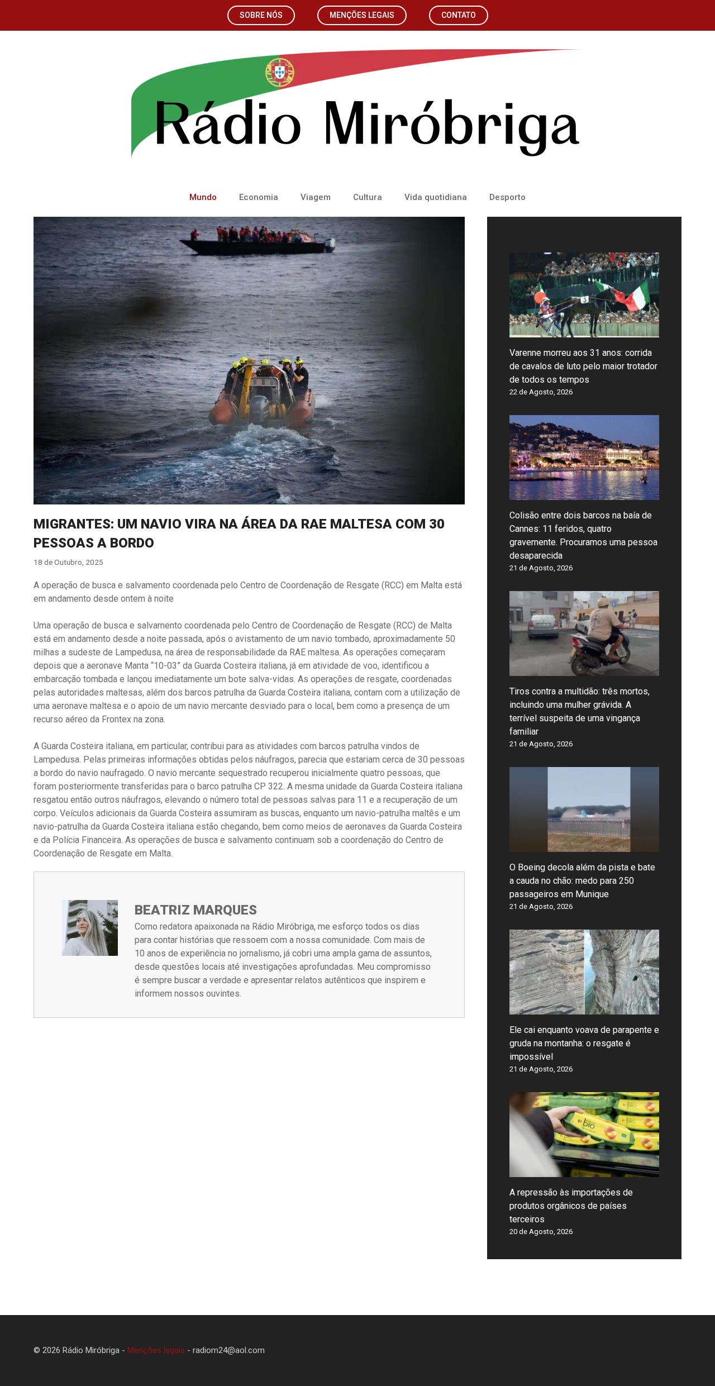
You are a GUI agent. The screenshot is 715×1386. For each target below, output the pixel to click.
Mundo (203, 197)
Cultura (367, 197)
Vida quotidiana (435, 197)
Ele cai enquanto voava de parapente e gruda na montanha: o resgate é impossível (584, 1043)
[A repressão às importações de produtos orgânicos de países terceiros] (584, 1170)
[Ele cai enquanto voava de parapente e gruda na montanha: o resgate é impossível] (584, 1007)
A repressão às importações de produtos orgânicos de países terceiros (571, 1206)
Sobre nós (261, 15)
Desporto (507, 197)
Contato (458, 15)
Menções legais (362, 15)
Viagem (316, 197)
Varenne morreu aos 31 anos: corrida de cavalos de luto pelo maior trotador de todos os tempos (583, 366)
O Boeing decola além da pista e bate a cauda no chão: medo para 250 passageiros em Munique (582, 880)
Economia (258, 197)
